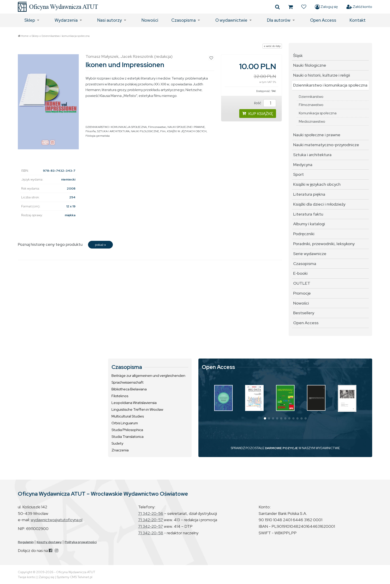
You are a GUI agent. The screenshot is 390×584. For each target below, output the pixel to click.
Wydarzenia (66, 20)
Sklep (29, 20)
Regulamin (26, 542)
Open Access (323, 20)
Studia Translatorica (127, 436)
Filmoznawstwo (157, 127)
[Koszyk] (290, 6)
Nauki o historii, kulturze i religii (321, 75)
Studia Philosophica (127, 429)
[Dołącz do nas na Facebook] (50, 550)
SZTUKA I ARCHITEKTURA (113, 131)
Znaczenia (120, 450)
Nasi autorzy (109, 20)
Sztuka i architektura (312, 154)
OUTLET (301, 283)
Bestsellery (303, 312)
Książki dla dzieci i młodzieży (319, 204)
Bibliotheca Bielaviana (129, 389)
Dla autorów (278, 20)
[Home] (58, 7)
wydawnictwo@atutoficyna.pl (56, 519)
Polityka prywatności (81, 542)
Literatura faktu (308, 214)
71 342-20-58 (150, 532)
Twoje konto (26, 577)
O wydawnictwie (231, 20)
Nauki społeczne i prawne (316, 134)
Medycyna (302, 164)
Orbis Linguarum (124, 423)
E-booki (300, 273)
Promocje (302, 293)
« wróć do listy (272, 46)
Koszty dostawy (49, 542)
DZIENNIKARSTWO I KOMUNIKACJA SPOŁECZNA (116, 127)
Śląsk (298, 55)
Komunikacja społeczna (318, 113)
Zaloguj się (329, 6)
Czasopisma (183, 20)
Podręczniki (303, 233)
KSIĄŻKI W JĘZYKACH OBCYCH (187, 131)
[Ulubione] (303, 6)
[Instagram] (56, 550)
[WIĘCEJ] (223, 398)
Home (25, 36)
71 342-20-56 (150, 513)
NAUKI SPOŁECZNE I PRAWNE (186, 127)
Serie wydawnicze (309, 253)
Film (163, 131)
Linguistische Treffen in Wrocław (137, 409)
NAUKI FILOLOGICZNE (145, 131)
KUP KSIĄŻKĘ (260, 113)
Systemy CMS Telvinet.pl (74, 577)
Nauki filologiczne (309, 65)
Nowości (150, 20)
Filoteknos (119, 396)
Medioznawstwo (312, 121)
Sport (298, 174)
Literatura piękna (309, 194)
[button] (265, 418)
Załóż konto (362, 6)
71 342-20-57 (150, 519)
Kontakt (358, 20)
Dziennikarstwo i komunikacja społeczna (66, 36)
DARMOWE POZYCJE (281, 448)
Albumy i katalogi (309, 223)
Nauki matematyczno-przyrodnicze (326, 144)
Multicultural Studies (127, 416)
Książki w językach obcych (317, 184)
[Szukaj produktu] (277, 6)
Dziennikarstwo (311, 96)
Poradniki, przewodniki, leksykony (324, 243)
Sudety (117, 443)
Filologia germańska (98, 136)
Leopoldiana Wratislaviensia (134, 402)
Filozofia (91, 131)
